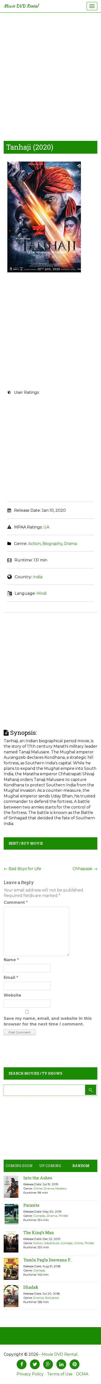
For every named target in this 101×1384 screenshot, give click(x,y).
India (37, 577)
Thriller (63, 1216)
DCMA (82, 1374)
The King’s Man (38, 1232)
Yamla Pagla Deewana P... (48, 1259)
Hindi (42, 593)
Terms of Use (60, 1374)
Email (11, 977)
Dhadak (30, 1287)
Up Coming (50, 1165)
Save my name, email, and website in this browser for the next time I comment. (48, 1021)
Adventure (51, 1243)
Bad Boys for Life (22, 868)
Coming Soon (19, 1165)
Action (34, 543)
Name (11, 959)
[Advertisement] (50, 75)
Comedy (39, 1216)
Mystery (61, 1188)
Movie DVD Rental (21, 6)
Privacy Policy (30, 1374)
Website (12, 995)
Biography (52, 543)
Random (80, 1165)
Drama (70, 543)
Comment (16, 902)
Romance (52, 1298)
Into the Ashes (37, 1177)
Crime (37, 1188)
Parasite (31, 1205)
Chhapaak (85, 868)
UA (46, 527)
